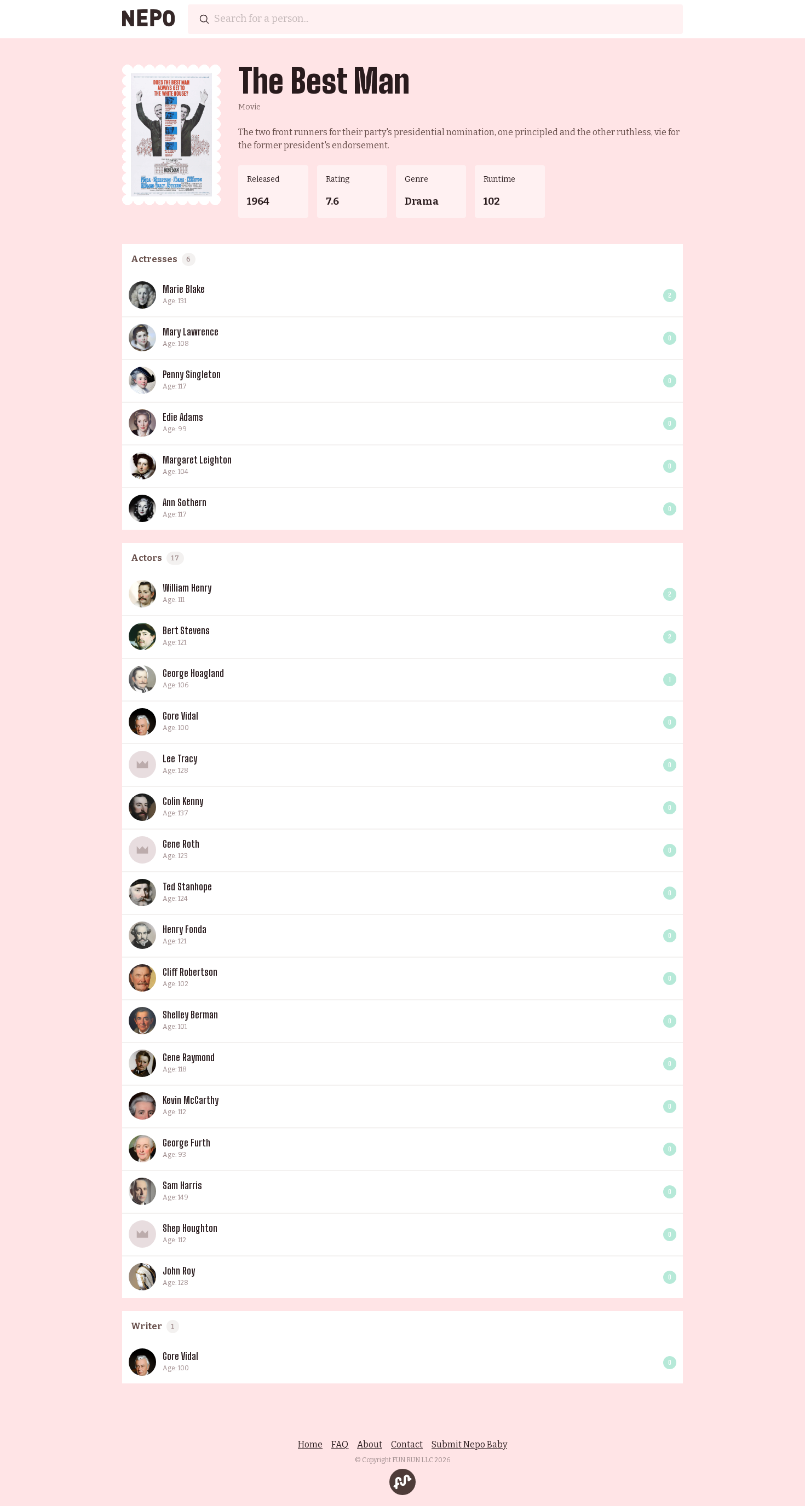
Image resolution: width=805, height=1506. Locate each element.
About (369, 1444)
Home (310, 1444)
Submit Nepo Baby (469, 1444)
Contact (407, 1444)
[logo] (148, 19)
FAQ (339, 1444)
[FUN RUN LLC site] (402, 1482)
